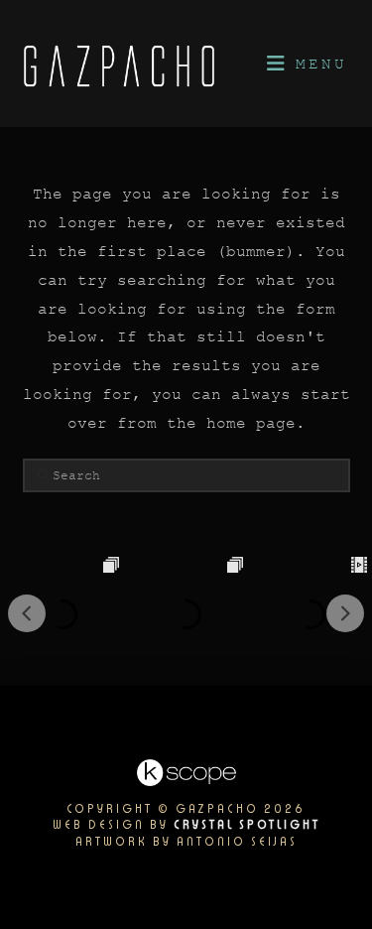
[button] (305, 63)
